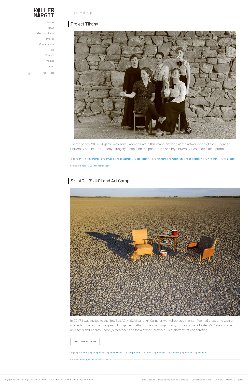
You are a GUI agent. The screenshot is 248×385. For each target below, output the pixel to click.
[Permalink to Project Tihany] (155, 85)
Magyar (50, 60)
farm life (161, 352)
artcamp (83, 352)
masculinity (177, 159)
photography (195, 159)
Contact (49, 55)
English (50, 66)
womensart (229, 159)
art (80, 159)
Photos (50, 38)
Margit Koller (104, 165)
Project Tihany (84, 24)
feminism (161, 159)
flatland (175, 352)
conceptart (125, 159)
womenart (212, 159)
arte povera (98, 352)
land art (188, 352)
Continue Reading (87, 342)
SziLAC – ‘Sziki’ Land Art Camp (100, 180)
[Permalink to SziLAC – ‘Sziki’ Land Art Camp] (155, 252)
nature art (202, 352)
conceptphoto (144, 159)
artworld (110, 159)
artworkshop (93, 159)
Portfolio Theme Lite (65, 379)
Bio (52, 49)
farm (148, 352)
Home (50, 22)
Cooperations (46, 44)
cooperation (134, 352)
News (51, 28)
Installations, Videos (43, 33)
